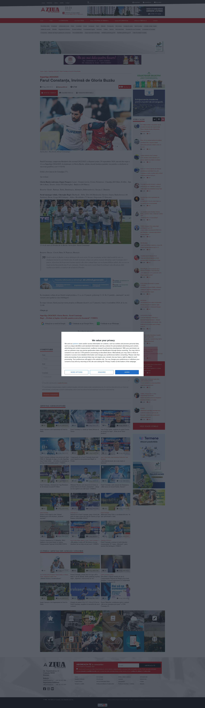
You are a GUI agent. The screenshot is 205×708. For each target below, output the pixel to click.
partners (76, 343)
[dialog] (102, 354)
